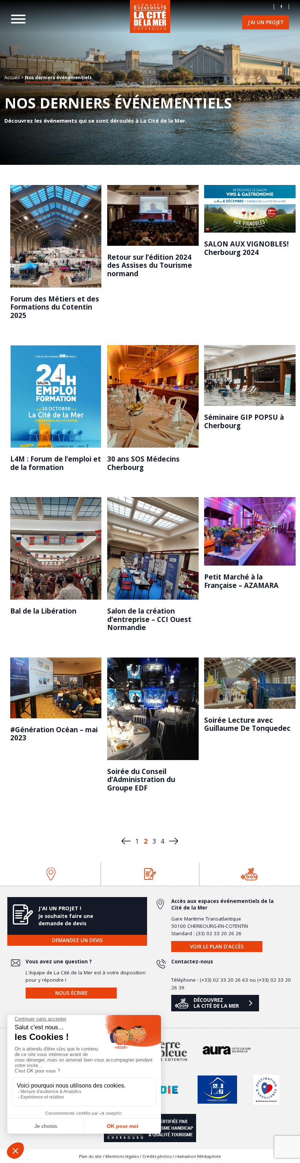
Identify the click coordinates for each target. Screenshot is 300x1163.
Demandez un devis (77, 940)
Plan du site (90, 1156)
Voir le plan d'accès (217, 946)
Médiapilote (209, 1156)
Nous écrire (71, 993)
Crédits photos (157, 1156)
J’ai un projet (266, 22)
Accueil (12, 77)
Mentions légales (122, 1156)
